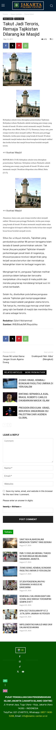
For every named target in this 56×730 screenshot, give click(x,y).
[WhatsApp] (25, 46)
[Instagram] (20, 661)
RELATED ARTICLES (13, 372)
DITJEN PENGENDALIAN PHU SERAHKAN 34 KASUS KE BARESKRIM (32, 584)
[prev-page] (4, 425)
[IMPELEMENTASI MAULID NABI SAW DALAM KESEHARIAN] (10, 628)
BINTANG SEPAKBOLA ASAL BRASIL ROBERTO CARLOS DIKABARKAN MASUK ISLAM (34, 397)
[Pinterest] (19, 46)
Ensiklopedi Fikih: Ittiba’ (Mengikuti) (42, 358)
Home (5, 14)
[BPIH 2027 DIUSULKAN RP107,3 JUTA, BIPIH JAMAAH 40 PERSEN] (10, 614)
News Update (16, 14)
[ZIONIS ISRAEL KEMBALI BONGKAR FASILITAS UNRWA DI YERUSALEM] (10, 383)
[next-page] (9, 425)
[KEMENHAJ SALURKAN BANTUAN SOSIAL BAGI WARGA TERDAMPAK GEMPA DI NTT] (10, 600)
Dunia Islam (29, 14)
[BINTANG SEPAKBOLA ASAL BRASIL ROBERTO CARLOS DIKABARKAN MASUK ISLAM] (10, 397)
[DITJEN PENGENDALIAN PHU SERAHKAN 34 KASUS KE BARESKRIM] (10, 585)
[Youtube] (23, 672)
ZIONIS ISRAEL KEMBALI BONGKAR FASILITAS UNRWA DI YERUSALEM (36, 383)
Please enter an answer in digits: (18, 500)
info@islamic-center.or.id (34, 716)
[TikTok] (20, 666)
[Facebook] (6, 46)
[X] (12, 46)
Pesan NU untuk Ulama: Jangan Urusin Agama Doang (14, 359)
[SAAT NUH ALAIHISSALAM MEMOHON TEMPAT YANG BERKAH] (10, 543)
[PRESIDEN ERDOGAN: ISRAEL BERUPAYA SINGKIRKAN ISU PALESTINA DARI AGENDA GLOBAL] (10, 411)
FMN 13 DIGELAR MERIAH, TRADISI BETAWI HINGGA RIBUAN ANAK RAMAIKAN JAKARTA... (35, 556)
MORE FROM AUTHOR (35, 372)
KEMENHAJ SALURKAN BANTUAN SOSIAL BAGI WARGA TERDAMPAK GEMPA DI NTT (35, 599)
